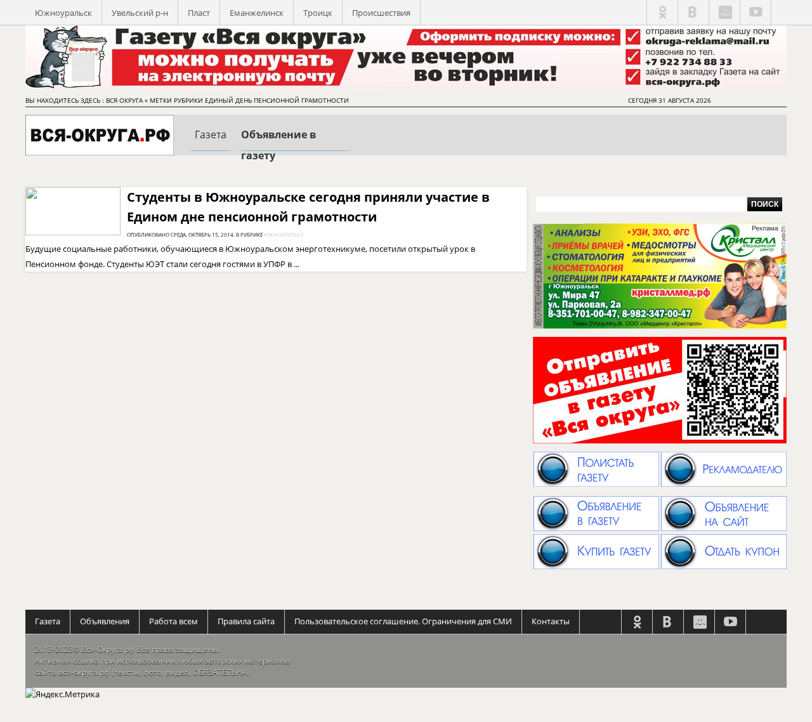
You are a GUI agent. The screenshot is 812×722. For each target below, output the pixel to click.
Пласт (199, 12)
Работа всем (173, 621)
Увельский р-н (140, 12)
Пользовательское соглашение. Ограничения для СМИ (403, 621)
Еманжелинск (257, 12)
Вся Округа (124, 100)
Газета (47, 621)
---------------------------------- (295, 147)
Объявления (104, 621)
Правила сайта (246, 621)
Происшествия (381, 12)
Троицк (317, 12)
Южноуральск (63, 12)
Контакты (551, 621)
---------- (210, 145)
